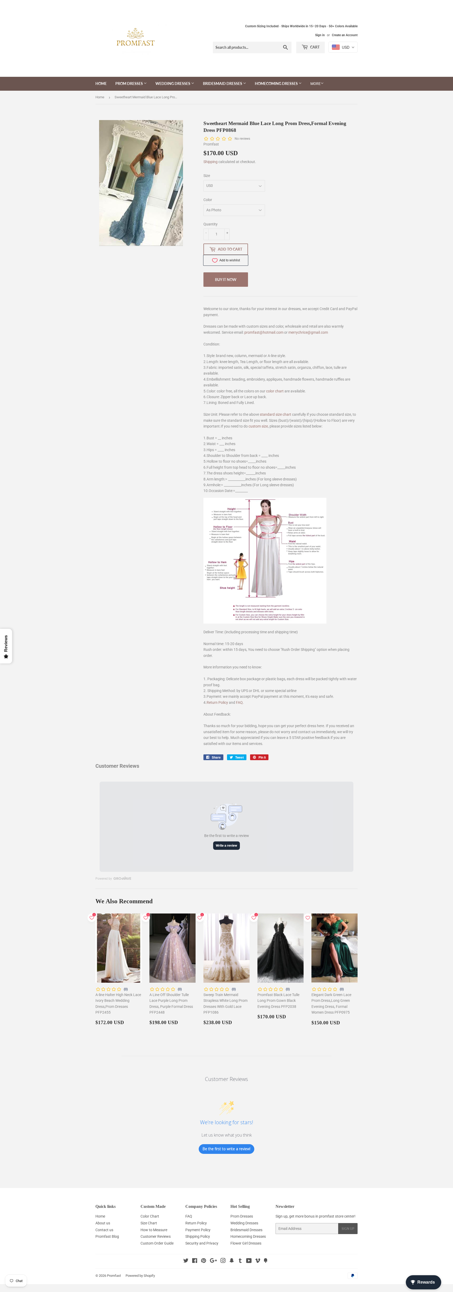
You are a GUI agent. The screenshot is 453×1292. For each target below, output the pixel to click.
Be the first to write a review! (226, 1148)
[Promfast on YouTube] (249, 1261)
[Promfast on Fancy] (265, 1261)
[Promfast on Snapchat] (231, 1261)
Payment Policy (198, 1230)
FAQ (239, 702)
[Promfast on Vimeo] (257, 1261)
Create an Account (345, 35)
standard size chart (275, 414)
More (315, 84)
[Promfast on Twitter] (185, 1261)
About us (102, 1223)
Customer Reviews (156, 1236)
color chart (275, 391)
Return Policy (217, 702)
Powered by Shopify (140, 1276)
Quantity (210, 224)
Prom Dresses (129, 83)
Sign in (320, 35)
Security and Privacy (201, 1243)
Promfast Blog (107, 1236)
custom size (258, 426)
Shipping (210, 162)
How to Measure (154, 1230)
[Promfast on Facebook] (194, 1261)
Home (101, 83)
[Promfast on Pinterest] (203, 1261)
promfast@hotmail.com (263, 332)
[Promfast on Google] (213, 1261)
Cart (314, 47)
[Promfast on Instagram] (223, 1261)
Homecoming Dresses (277, 83)
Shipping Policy (197, 1236)
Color (207, 200)
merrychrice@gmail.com (308, 332)
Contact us (104, 1230)
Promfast (114, 1276)
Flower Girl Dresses (245, 1243)
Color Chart (150, 1216)
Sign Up (348, 1229)
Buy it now (225, 279)
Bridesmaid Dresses (223, 83)
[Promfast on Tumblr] (240, 1261)
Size (206, 176)
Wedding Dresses (173, 83)
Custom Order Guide (157, 1243)
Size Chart (149, 1223)
